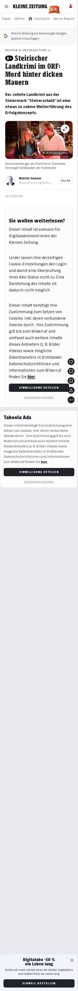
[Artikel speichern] (71, 380)
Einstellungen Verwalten (39, 397)
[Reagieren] (71, 361)
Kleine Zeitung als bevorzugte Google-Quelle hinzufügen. (39, 36)
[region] (39, 19)
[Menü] (6, 6)
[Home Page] (30, 6)
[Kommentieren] (71, 371)
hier (31, 377)
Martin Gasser (30, 178)
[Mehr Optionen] (71, 399)
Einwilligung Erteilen (39, 387)
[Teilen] (71, 390)
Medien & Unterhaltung (26, 50)
